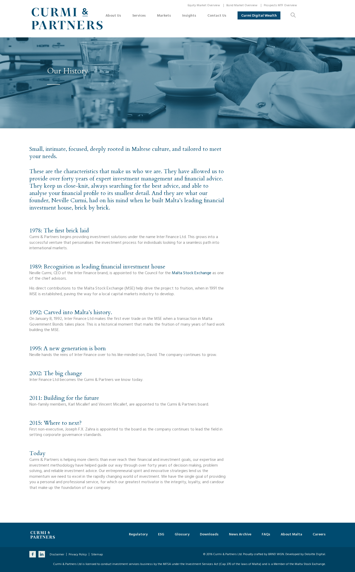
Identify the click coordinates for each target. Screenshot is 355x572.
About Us (113, 15)
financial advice (203, 179)
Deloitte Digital (315, 554)
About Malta (291, 534)
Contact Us (216, 15)
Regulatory (138, 534)
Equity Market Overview (204, 5)
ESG (161, 534)
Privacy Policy (78, 554)
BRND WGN (276, 554)
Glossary (182, 534)
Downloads (209, 534)
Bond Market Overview (242, 5)
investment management (143, 179)
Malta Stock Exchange (191, 273)
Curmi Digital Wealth (259, 15)
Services (139, 15)
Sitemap (97, 554)
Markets (164, 15)
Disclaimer (57, 554)
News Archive (240, 534)
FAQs (266, 534)
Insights (189, 15)
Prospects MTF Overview (280, 5)
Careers (319, 534)
